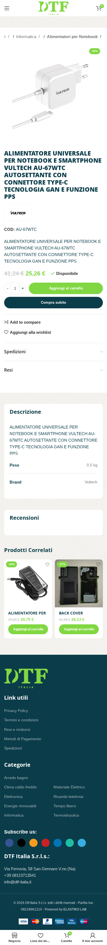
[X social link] (21, 843)
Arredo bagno (16, 777)
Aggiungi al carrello (66, 288)
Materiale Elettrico (69, 787)
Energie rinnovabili (20, 806)
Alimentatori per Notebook (73, 36)
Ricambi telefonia (68, 796)
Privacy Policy (16, 710)
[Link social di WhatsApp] (70, 843)
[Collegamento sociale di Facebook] (9, 843)
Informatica (26, 36)
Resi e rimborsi (17, 729)
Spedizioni (13, 748)
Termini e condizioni (21, 720)
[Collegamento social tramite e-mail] (33, 843)
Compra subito (53, 302)
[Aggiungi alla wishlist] (47, 564)
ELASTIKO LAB (74, 909)
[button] (28, 629)
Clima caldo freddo (20, 787)
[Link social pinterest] (45, 843)
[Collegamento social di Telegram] (82, 843)
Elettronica (13, 796)
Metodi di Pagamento (22, 739)
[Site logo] (53, 7)
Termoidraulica (66, 815)
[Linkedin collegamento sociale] (58, 843)
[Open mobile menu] (6, 8)
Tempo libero (65, 806)
